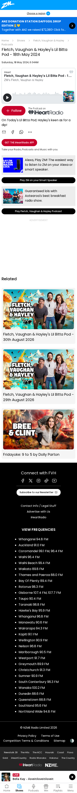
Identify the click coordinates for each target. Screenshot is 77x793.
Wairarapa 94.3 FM (33, 628)
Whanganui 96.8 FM (33, 616)
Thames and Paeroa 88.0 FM (41, 575)
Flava (70, 752)
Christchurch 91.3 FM (34, 670)
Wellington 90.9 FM (33, 640)
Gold (5, 758)
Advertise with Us (38, 512)
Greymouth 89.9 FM (34, 664)
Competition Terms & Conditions (26, 741)
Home (5, 40)
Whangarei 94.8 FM (33, 539)
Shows (21, 40)
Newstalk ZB (10, 752)
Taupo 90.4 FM (30, 598)
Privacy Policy (27, 736)
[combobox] (30, 132)
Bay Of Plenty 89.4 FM (35, 581)
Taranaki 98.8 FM (32, 604)
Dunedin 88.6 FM (31, 693)
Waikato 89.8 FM (31, 569)
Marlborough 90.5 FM (35, 652)
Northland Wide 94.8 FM (37, 711)
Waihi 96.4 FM (29, 557)
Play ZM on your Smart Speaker (38, 169)
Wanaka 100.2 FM (32, 687)
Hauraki (49, 752)
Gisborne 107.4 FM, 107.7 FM (40, 592)
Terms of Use (50, 736)
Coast (60, 752)
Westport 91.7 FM (32, 658)
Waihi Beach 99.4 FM (34, 563)
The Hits (25, 752)
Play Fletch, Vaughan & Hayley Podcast (38, 200)
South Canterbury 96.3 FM (39, 682)
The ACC (37, 752)
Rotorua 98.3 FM (31, 586)
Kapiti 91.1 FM (28, 634)
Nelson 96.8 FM (30, 646)
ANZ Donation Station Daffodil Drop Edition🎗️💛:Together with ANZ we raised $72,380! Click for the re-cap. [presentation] (38, 25)
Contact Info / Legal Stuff (38, 506)
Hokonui (53, 758)
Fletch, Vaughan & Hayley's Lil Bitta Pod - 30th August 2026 (38, 316)
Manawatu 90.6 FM (33, 622)
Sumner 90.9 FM (31, 676)
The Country (68, 758)
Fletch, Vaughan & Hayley (48, 40)
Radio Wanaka (38, 758)
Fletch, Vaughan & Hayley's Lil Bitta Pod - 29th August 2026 (38, 376)
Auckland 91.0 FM (31, 545)
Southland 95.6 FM (33, 705)
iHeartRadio (38, 517)
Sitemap (59, 741)
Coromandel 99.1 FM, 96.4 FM (41, 551)
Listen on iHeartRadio (38, 777)
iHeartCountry (18, 758)
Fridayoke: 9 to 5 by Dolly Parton (38, 433)
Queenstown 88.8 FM (35, 699)
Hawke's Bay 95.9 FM (34, 610)
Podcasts (7, 44)
